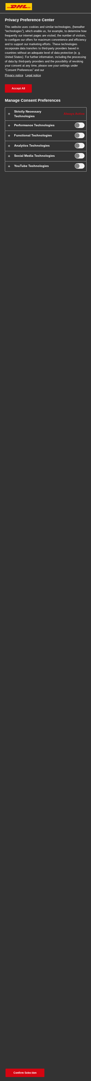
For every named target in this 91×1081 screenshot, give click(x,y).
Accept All (18, 88)
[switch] (80, 125)
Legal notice (33, 75)
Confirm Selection (24, 1072)
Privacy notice (14, 75)
